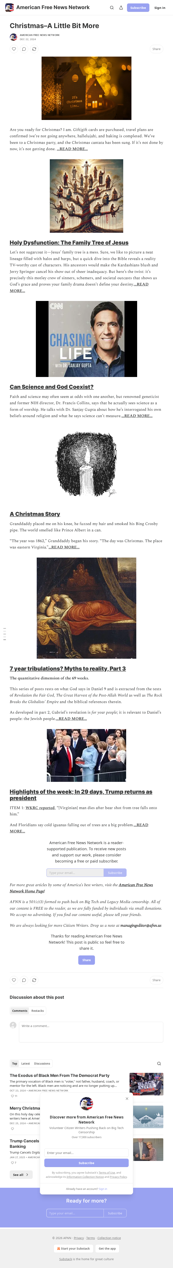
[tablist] (28, 1011)
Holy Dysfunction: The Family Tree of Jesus (69, 242)
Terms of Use (107, 1172)
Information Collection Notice (85, 1177)
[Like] (14, 49)
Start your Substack (75, 1248)
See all (18, 1175)
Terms (90, 1238)
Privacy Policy (118, 1177)
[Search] (112, 7)
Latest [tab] (25, 1063)
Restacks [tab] (37, 1011)
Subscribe (138, 7)
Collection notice (109, 1238)
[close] (127, 1098)
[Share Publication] (121, 7)
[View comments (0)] (24, 49)
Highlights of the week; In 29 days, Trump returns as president (81, 794)
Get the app (107, 1248)
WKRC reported (40, 808)
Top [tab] (14, 1063)
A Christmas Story (35, 514)
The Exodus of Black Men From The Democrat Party (59, 1075)
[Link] (3, 242)
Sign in (159, 7)
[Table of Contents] (5, 634)
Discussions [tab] (42, 1063)
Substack (65, 1259)
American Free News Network (39, 35)
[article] (86, 1085)
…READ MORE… (72, 149)
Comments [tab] (19, 1011)
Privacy (79, 1238)
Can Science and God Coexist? (52, 387)
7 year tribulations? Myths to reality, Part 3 (68, 668)
